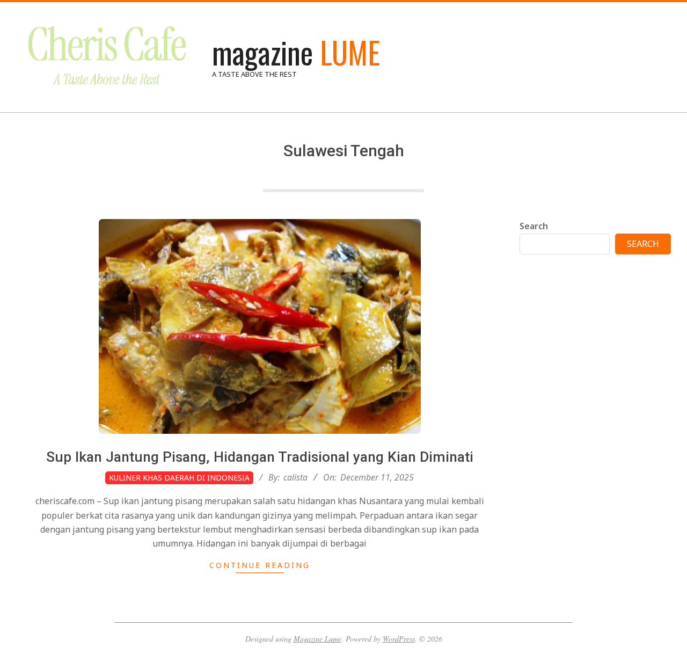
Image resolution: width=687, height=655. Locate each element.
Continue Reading (259, 565)
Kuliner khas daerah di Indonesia (179, 477)
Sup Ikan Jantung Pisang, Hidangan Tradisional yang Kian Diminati (259, 457)
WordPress (399, 639)
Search (534, 226)
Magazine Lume (317, 639)
